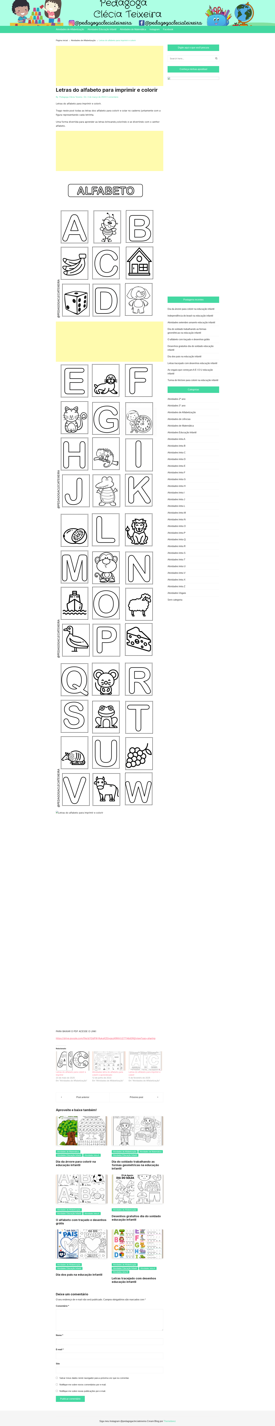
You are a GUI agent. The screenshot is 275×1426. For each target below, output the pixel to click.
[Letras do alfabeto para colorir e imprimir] (72, 1061)
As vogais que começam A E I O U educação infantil (190, 372)
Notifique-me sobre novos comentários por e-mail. (82, 1384)
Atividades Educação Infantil (102, 29)
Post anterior (82, 1097)
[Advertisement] (109, 66)
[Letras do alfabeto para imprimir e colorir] (145, 1061)
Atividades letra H (177, 486)
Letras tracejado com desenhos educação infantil (134, 1280)
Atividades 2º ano (176, 399)
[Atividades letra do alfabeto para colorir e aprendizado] (109, 1061)
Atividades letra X (176, 579)
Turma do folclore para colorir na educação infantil (193, 380)
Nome (59, 1335)
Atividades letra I (176, 492)
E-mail (60, 1349)
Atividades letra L (176, 506)
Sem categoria (175, 600)
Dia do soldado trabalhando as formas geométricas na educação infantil (135, 1165)
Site (58, 1363)
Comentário (62, 1306)
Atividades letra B (120, 1272)
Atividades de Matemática (133, 29)
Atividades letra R (177, 546)
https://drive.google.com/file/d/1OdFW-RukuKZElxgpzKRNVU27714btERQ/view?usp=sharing (105, 1038)
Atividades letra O (177, 526)
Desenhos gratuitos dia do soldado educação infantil (191, 348)
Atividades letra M (177, 513)
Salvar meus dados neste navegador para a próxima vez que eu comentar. (94, 1378)
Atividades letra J (176, 499)
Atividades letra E (176, 466)
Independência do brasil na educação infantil (190, 315)
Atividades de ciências (179, 419)
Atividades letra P (176, 533)
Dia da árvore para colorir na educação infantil (76, 1163)
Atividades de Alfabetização (70, 29)
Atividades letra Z (176, 586)
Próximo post (136, 1097)
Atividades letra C (177, 452)
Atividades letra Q (177, 539)
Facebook (168, 29)
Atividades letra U (177, 566)
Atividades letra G (177, 479)
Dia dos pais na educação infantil (79, 1274)
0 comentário (112, 97)
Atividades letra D (177, 459)
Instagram (155, 29)
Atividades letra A (92, 1155)
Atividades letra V (176, 573)
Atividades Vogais (177, 593)
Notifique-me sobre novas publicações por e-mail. (82, 1391)
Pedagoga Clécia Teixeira (70, 97)
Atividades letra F (176, 472)
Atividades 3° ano (176, 405)
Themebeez (170, 1421)
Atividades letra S (176, 553)
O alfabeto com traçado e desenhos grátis (189, 339)
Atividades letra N (177, 519)
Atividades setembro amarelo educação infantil (191, 322)
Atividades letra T (176, 559)
